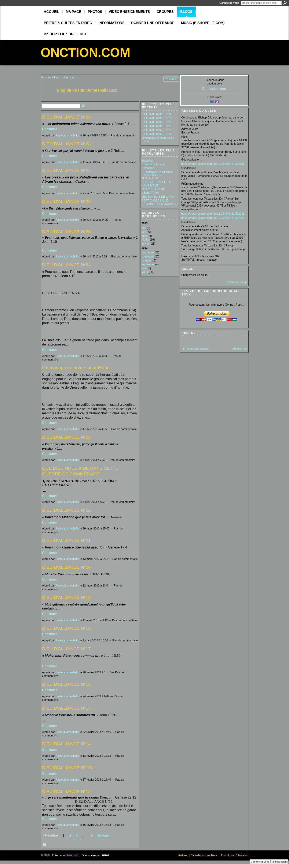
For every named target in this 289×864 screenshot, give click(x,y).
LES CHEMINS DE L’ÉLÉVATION (153, 191)
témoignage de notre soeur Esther (76, 367)
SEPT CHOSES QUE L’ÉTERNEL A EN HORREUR (160, 202)
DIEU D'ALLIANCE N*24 (66, 264)
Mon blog (68, 77)
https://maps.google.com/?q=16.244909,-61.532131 (212, 163)
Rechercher (285, 3)
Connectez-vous (229, 2)
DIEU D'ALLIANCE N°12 (66, 791)
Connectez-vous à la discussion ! (269, 861)
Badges (182, 855)
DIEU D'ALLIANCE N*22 (66, 510)
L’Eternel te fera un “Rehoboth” (153, 166)
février (145, 239)
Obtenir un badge (236, 282)
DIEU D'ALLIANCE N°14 (66, 743)
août (144, 268)
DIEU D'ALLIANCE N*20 (66, 567)
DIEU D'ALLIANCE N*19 (66, 597)
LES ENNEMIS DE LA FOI (158, 196)
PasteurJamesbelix (67, 135)
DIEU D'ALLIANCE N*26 (66, 201)
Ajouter (173, 78)
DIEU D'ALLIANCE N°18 (66, 628)
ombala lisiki (70, 855)
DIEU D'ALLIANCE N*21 (66, 540)
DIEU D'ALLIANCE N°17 (66, 648)
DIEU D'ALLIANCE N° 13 (67, 767)
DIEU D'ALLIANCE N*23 (66, 437)
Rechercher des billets (83, 106)
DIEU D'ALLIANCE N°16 (66, 684)
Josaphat (147, 160)
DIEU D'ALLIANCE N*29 (66, 116)
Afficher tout (239, 348)
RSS (44, 844)
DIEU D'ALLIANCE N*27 (66, 170)
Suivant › (104, 835)
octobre (146, 260)
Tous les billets (50, 77)
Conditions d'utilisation (234, 855)
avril (144, 231)
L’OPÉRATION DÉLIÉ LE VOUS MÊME (157, 184)
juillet (145, 272)
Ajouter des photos (197, 348)
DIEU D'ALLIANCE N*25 (66, 231)
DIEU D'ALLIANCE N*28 (66, 143)
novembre (148, 256)
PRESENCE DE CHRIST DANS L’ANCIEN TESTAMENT (157, 175)
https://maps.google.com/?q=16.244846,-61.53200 (212, 217)
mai (144, 228)
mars (145, 235)
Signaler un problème (204, 855)
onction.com (85, 52)
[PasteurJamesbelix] (47, 99)
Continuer (49, 129)
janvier (146, 243)
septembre (148, 264)
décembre (148, 252)
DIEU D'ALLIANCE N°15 (66, 708)
